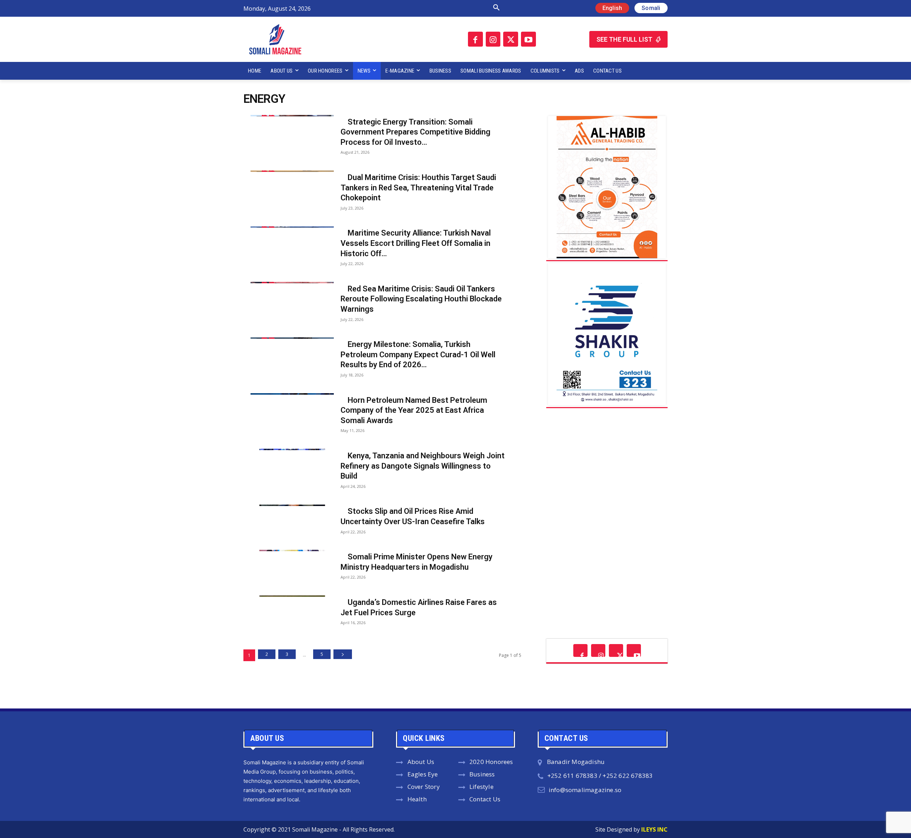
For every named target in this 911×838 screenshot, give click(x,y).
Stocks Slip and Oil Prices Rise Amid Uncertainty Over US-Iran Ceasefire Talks (413, 516)
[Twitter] (510, 39)
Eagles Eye (422, 774)
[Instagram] (493, 39)
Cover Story (423, 786)
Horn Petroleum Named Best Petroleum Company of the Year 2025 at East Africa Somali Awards (414, 410)
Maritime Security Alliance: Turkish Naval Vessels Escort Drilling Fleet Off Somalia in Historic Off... (416, 243)
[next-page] (342, 654)
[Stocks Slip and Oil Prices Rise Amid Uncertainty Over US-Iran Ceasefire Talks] (285, 504)
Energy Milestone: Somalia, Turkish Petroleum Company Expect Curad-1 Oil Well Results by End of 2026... (418, 354)
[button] (421, 8)
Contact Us (484, 799)
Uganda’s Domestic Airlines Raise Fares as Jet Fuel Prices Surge (419, 607)
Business (482, 774)
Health (417, 799)
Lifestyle (481, 786)
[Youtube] (528, 39)
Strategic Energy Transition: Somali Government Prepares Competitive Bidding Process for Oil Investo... (415, 132)
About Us (421, 762)
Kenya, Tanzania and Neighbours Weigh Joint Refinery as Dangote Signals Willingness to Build (423, 465)
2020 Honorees (491, 762)
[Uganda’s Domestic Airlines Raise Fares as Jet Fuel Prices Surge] (285, 595)
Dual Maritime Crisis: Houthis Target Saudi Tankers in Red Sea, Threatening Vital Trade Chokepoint (418, 187)
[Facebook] (475, 39)
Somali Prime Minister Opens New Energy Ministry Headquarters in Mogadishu (417, 561)
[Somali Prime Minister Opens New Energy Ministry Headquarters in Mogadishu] (285, 549)
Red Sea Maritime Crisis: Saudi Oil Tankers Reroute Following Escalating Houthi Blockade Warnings (421, 298)
